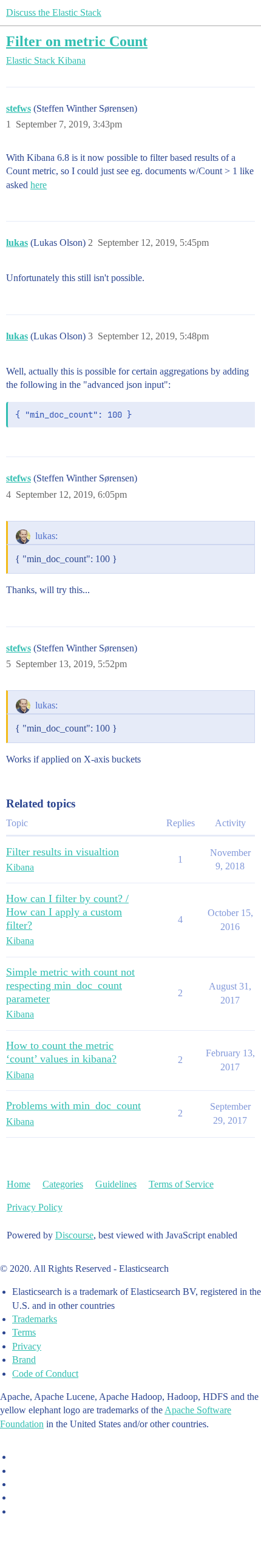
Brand (24, 1359)
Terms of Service (181, 1184)
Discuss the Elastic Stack (53, 12)
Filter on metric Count (76, 41)
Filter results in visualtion (62, 852)
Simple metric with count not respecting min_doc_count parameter (70, 985)
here (38, 185)
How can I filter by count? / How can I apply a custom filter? (67, 911)
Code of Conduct (45, 1373)
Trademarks (34, 1319)
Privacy (26, 1346)
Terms (24, 1332)
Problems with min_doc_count (73, 1105)
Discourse (74, 1235)
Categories (62, 1184)
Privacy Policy (35, 1207)
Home (18, 1184)
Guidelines (116, 1184)
